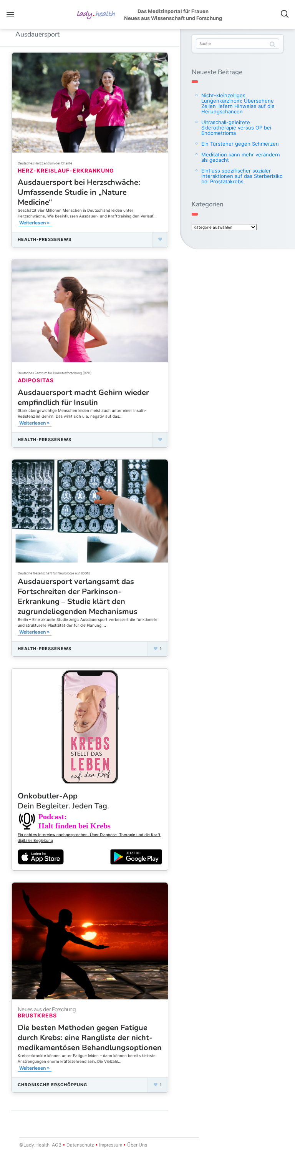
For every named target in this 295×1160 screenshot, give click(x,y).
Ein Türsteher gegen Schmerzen (240, 144)
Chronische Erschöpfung (52, 1084)
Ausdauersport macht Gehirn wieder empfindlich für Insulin (83, 397)
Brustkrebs (37, 1015)
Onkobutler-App (63, 801)
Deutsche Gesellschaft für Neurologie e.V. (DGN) (54, 573)
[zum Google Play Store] (136, 857)
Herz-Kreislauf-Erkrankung (66, 170)
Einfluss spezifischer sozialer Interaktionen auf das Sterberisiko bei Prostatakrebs (242, 176)
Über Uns (136, 1145)
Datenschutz (80, 1145)
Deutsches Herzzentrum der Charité (45, 163)
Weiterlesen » (34, 223)
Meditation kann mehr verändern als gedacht (240, 157)
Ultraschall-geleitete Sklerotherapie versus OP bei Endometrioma (236, 127)
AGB (57, 1145)
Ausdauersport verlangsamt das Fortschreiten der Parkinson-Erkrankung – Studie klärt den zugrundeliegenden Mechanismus (78, 596)
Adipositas (36, 380)
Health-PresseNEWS (44, 239)
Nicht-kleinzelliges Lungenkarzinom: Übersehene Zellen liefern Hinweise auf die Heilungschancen (238, 103)
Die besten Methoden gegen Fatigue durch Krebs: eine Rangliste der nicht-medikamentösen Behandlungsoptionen (90, 1037)
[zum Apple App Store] (41, 856)
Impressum (110, 1145)
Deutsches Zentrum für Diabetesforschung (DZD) (54, 373)
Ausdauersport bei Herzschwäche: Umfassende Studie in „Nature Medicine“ (79, 192)
